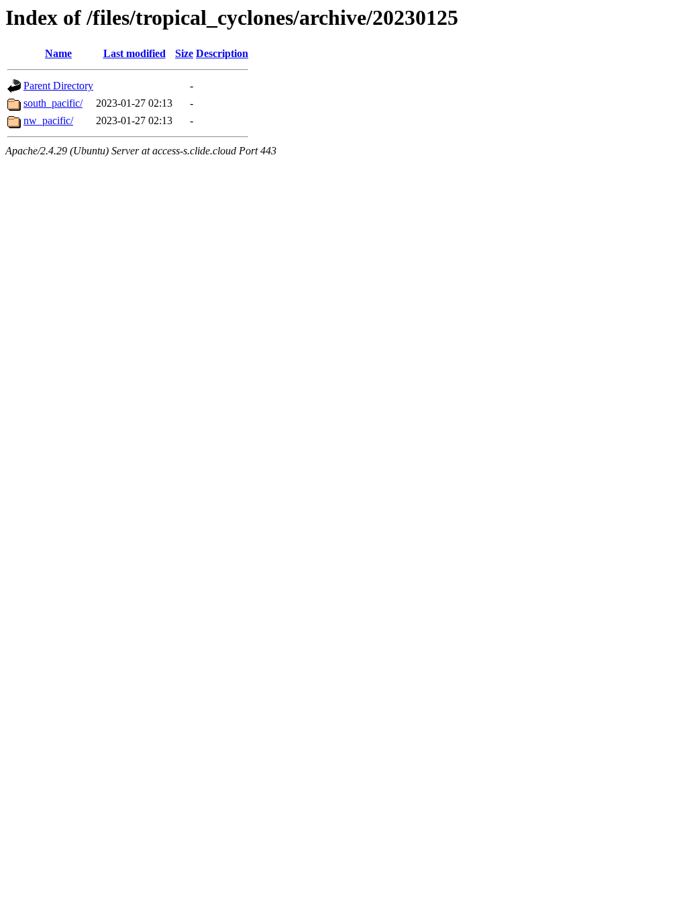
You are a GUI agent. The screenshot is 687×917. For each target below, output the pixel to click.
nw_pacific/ (48, 120)
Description (222, 53)
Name (58, 53)
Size (184, 53)
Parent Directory (58, 85)
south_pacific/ (53, 103)
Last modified (134, 53)
